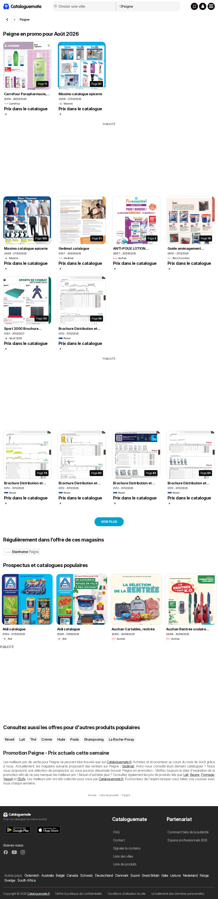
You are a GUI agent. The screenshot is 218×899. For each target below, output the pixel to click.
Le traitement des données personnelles (178, 893)
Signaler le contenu (126, 848)
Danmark (121, 875)
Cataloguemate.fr (119, 762)
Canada (72, 875)
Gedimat (128, 766)
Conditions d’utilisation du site (127, 893)
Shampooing (94, 739)
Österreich (31, 875)
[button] (202, 6)
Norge (204, 875)
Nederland (190, 875)
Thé (33, 739)
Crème (46, 739)
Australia (47, 875)
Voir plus (109, 521)
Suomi (134, 875)
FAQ (116, 832)
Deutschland (104, 875)
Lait (22, 739)
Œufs (21, 779)
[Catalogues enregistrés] (194, 6)
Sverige (9, 880)
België (60, 875)
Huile (61, 739)
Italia (164, 875)
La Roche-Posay (121, 739)
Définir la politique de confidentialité (78, 893)
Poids (74, 739)
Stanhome (25, 552)
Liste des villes (123, 856)
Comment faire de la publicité (188, 832)
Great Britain (150, 875)
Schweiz (86, 875)
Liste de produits (124, 864)
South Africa (26, 880)
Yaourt (8, 779)
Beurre (194, 775)
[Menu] (211, 6)
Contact (119, 840)
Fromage (207, 775)
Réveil (9, 739)
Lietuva (175, 875)
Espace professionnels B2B (187, 840)
